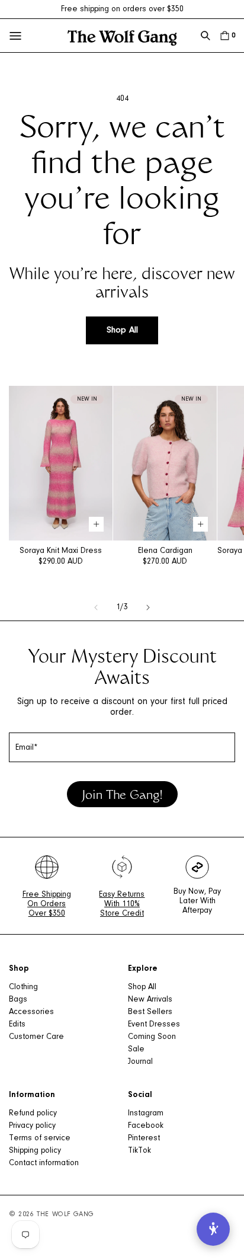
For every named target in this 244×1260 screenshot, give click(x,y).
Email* (26, 748)
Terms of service (39, 1138)
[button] (205, 36)
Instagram (145, 1113)
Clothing (23, 987)
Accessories (31, 1012)
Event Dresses (154, 1025)
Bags (18, 1000)
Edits (17, 1025)
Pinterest (144, 1138)
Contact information (44, 1163)
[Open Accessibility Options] (213, 1229)
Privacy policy (32, 1126)
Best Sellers (150, 1012)
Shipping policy (35, 1151)
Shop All (122, 330)
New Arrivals (150, 1000)
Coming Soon (152, 1037)
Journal (140, 1062)
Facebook (145, 1126)
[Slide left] (96, 607)
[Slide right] (148, 607)
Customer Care (36, 1037)
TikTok (139, 1151)
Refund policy (33, 1113)
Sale (136, 1049)
